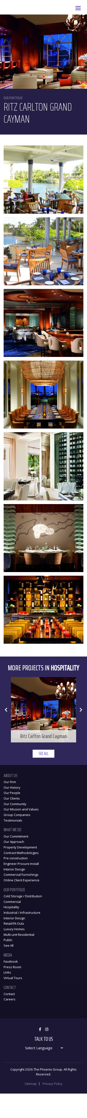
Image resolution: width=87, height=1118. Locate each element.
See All (43, 753)
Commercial (12, 901)
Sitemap (31, 1083)
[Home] (3, 3)
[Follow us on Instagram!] (46, 1029)
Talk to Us (43, 1039)
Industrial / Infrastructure (22, 912)
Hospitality (11, 907)
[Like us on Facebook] (40, 1029)
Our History (12, 787)
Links (7, 972)
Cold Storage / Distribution (23, 896)
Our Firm (10, 782)
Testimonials (13, 820)
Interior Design (14, 869)
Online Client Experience (21, 880)
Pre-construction (16, 858)
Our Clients (12, 798)
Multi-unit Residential (19, 934)
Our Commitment (16, 836)
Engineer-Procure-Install (21, 863)
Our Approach (14, 841)
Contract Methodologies (21, 853)
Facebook (11, 961)
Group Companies (17, 815)
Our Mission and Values (21, 809)
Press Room (12, 967)
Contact (9, 994)
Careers (9, 999)
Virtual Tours (13, 978)
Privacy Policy (52, 1083)
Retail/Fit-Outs (14, 923)
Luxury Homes (14, 929)
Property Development (20, 847)
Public (8, 940)
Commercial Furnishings (21, 874)
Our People (12, 793)
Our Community (15, 804)
